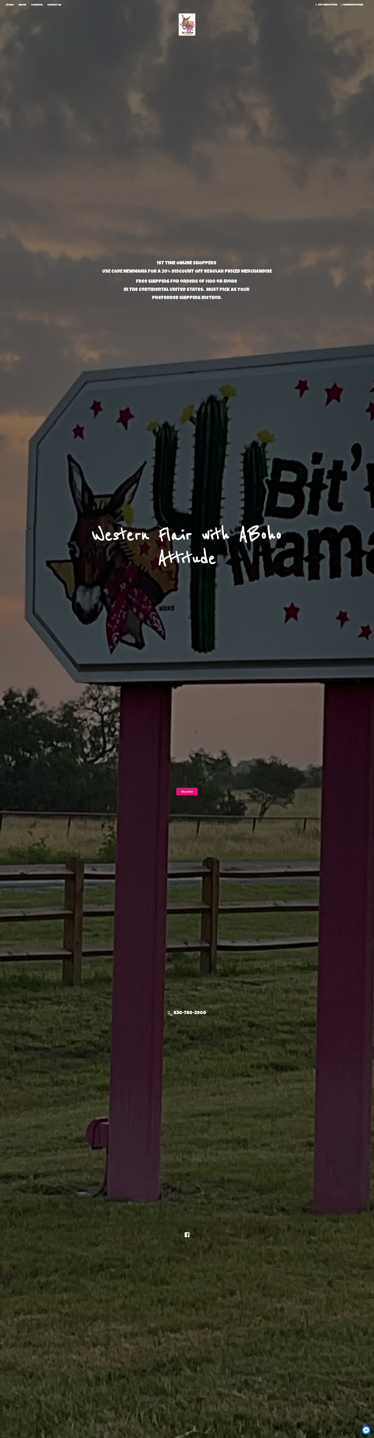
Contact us (54, 5)
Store (10, 5)
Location (37, 5)
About (22, 5)
